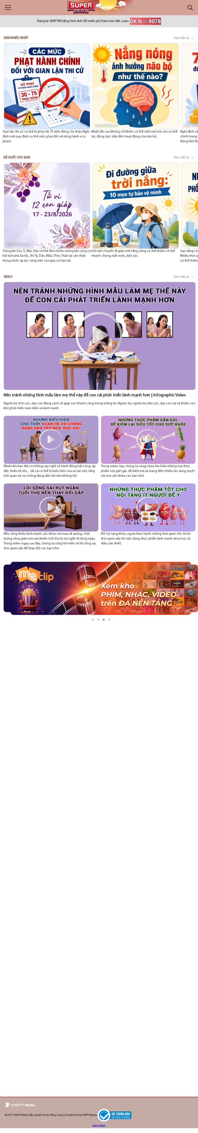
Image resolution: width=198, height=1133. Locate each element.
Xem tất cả (182, 38)
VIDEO (8, 277)
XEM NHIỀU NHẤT (16, 38)
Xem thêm (99, 1126)
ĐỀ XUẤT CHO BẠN (17, 157)
